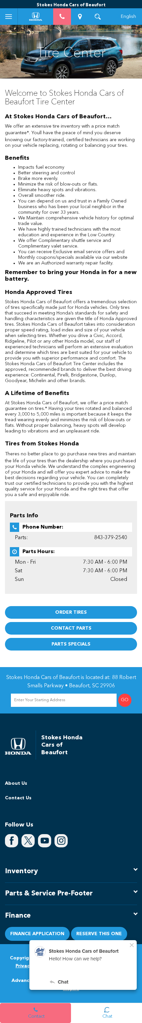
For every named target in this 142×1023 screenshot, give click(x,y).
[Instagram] (61, 840)
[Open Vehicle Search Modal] (98, 16)
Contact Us (18, 798)
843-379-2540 (110, 537)
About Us (16, 783)
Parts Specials (71, 644)
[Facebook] (11, 840)
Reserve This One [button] (99, 934)
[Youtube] (44, 840)
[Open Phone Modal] (62, 16)
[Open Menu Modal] (9, 16)
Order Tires (71, 612)
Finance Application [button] (37, 934)
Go (124, 700)
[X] (28, 840)
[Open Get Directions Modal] (80, 16)
